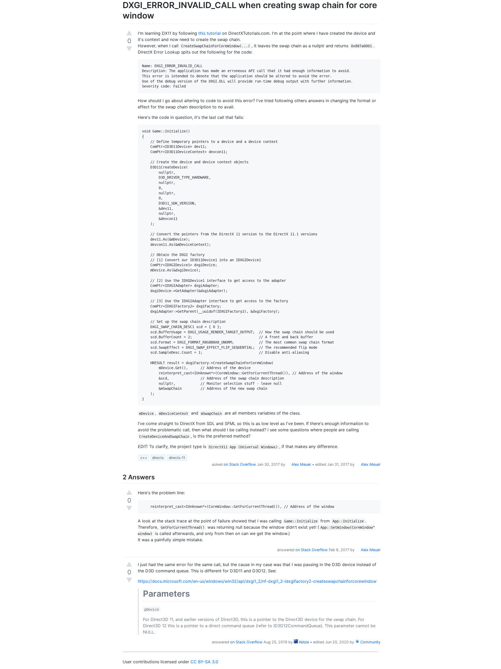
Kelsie (303, 642)
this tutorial (209, 33)
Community (369, 642)
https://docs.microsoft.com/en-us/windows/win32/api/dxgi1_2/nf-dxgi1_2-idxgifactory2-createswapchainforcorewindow (257, 581)
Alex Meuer (300, 464)
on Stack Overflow (240, 464)
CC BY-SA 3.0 (204, 661)
